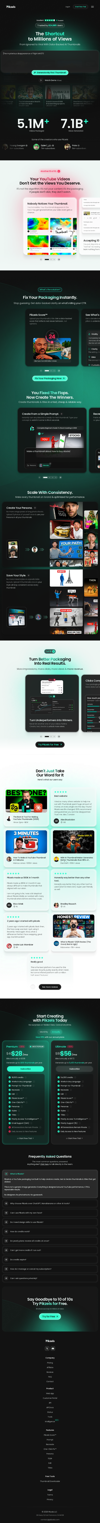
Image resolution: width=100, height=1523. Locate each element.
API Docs (50, 1407)
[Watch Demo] (61, 414)
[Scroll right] (58, 259)
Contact (50, 1381)
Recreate (50, 1444)
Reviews (50, 1372)
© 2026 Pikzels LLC (49, 1512)
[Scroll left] (41, 259)
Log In (68, 7)
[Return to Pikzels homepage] (50, 1341)
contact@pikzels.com (50, 1519)
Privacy (50, 1499)
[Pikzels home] (10, 7)
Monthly (44, 1031)
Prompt (50, 1439)
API (50, 1402)
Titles (50, 1467)
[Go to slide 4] (55, 477)
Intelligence (50, 1421)
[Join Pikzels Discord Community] (53, 1348)
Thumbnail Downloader (50, 1481)
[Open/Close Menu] (92, 7)
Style (50, 1458)
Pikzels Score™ (50, 1435)
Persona (49, 1453)
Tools (50, 1417)
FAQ (50, 1377)
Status (50, 1412)
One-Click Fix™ (50, 1449)
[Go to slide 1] (46, 259)
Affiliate (50, 1367)
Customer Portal (50, 1398)
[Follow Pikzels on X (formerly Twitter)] (47, 1348)
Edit (49, 1463)
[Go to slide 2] (51, 259)
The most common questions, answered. (50, 1163)
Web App (50, 1393)
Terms (50, 1495)
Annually (56, 1031)
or (24, 1138)
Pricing (50, 1362)
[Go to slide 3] (54, 259)
